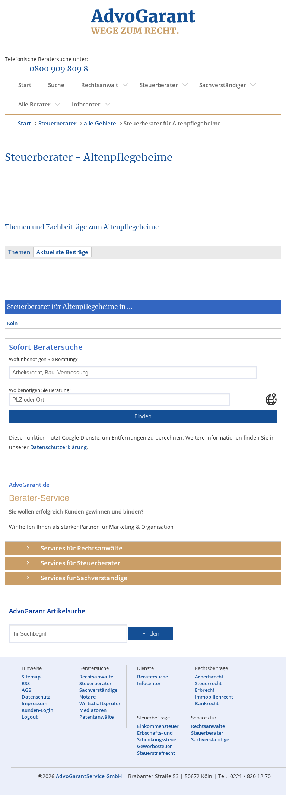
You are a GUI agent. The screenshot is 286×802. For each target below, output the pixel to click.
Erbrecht (204, 690)
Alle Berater (34, 104)
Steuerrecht (208, 683)
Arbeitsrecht (209, 676)
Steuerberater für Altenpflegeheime (172, 123)
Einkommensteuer (158, 726)
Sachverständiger (222, 85)
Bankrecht (207, 703)
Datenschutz (36, 696)
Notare (87, 696)
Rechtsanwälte (96, 676)
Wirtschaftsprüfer (100, 703)
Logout (30, 716)
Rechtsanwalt (99, 85)
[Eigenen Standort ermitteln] (271, 399)
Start (24, 85)
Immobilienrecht (214, 696)
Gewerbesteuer (154, 746)
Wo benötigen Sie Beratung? (40, 390)
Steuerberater (159, 85)
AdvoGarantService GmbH (89, 776)
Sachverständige (98, 690)
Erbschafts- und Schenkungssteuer (157, 736)
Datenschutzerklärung (58, 447)
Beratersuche (152, 676)
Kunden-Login (37, 710)
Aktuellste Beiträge (62, 252)
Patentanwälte (96, 716)
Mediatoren (93, 710)
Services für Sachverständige (84, 577)
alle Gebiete (100, 123)
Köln (12, 323)
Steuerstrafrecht (156, 753)
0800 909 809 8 (58, 69)
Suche (56, 85)
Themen (19, 252)
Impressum (34, 703)
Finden (143, 416)
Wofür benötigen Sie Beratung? (43, 359)
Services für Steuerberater (80, 563)
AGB (27, 690)
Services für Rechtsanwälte (82, 548)
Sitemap (31, 676)
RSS (26, 683)
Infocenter (86, 104)
